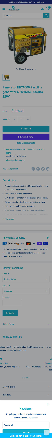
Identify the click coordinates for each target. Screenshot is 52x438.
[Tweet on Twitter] (43, 169)
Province (6, 285)
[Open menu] (4, 9)
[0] (47, 8)
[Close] (48, 404)
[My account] (42, 8)
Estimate (10, 313)
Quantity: (6, 119)
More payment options (26, 142)
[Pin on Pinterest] (38, 169)
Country (6, 273)
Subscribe (26, 432)
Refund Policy (8, 324)
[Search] (46, 15)
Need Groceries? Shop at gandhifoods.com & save (26, 2)
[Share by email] (47, 169)
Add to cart (26, 128)
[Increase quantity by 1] (28, 119)
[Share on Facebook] (33, 169)
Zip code (6, 297)
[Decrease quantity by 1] (14, 119)
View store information (15, 160)
